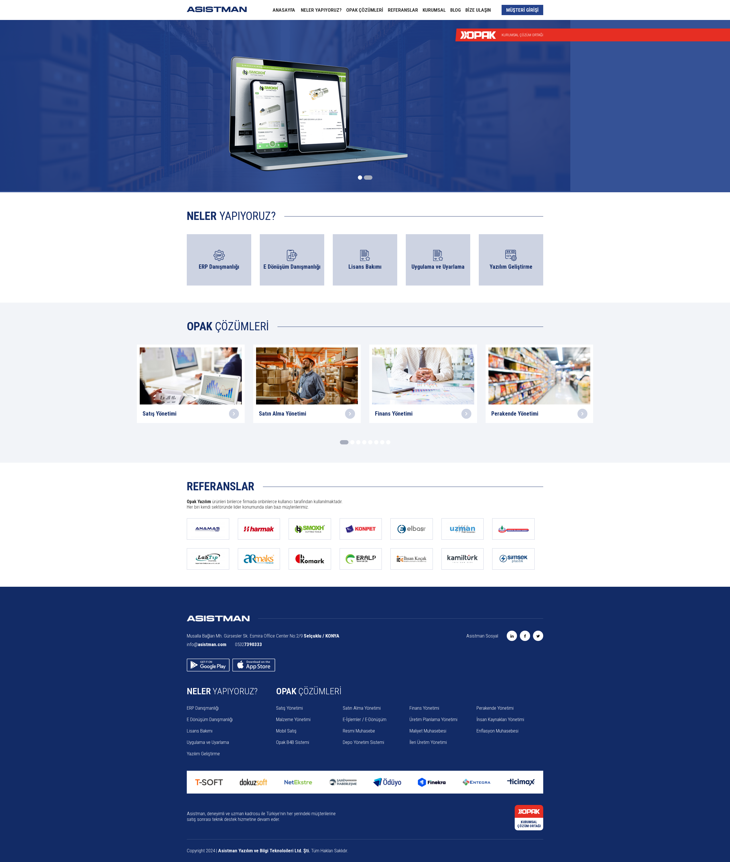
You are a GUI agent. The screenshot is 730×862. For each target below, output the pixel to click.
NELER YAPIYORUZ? (321, 10)
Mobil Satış (286, 731)
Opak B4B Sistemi (292, 742)
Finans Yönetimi (424, 708)
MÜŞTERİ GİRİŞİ (522, 10)
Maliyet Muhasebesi (427, 731)
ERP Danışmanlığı (203, 708)
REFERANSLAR (403, 10)
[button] (362, 177)
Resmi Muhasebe (359, 731)
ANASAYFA (284, 10)
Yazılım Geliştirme (203, 753)
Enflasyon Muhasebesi (497, 731)
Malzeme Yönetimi (293, 719)
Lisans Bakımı (199, 731)
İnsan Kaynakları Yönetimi (500, 719)
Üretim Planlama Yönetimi (433, 719)
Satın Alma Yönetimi (362, 708)
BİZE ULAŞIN (478, 10)
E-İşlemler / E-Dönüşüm (364, 719)
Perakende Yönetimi (495, 708)
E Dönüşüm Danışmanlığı (210, 719)
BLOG (455, 10)
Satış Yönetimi (289, 708)
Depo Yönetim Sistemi (363, 742)
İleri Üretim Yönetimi (428, 742)
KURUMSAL (434, 10)
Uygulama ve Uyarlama (208, 742)
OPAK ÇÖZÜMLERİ (364, 10)
